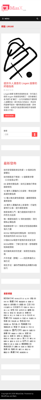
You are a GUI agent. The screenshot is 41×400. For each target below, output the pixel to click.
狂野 (19, 338)
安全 (13, 313)
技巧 (17, 330)
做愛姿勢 (23, 302)
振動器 (14, 333)
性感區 (32, 318)
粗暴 (6, 341)
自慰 (33, 341)
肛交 (19, 341)
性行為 (16, 324)
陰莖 (30, 347)
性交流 (31, 315)
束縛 (13, 336)
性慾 (7, 321)
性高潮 (26, 324)
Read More (9, 115)
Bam (14, 396)
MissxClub (19, 394)
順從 (27, 349)
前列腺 (14, 305)
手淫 (31, 327)
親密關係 (26, 344)
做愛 (14, 301)
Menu (7, 19)
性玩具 (15, 321)
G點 (33, 298)
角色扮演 (9, 347)
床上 (12, 315)
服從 (6, 336)
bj (27, 299)
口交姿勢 (8, 307)
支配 (28, 333)
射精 (28, 313)
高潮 (14, 352)
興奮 (7, 344)
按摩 (7, 333)
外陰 (32, 307)
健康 (31, 302)
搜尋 (5, 131)
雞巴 (21, 349)
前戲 (22, 304)
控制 (21, 333)
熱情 (7, 339)
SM (6, 302)
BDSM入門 (19, 299)
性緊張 (7, 324)
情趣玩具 (8, 327)
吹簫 (26, 307)
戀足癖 (24, 327)
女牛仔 (23, 310)
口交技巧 (18, 307)
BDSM (9, 298)
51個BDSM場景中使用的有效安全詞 (19, 240)
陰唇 (24, 347)
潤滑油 (27, 336)
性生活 (25, 321)
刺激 (7, 305)
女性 (14, 310)
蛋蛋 (18, 344)
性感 (25, 318)
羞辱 (12, 341)
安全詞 (20, 313)
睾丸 (33, 339)
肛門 (25, 341)
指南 (32, 330)
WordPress (5, 396)
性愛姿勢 (17, 318)
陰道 (14, 349)
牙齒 (13, 339)
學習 (6, 313)
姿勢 (30, 310)
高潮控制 (24, 352)
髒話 (7, 352)
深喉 (20, 336)
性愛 (8, 318)
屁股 (6, 315)
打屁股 (7, 330)
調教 (17, 347)
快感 (19, 315)
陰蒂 (7, 349)
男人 (25, 338)
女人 (7, 310)
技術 (25, 330)
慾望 (17, 327)
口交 (31, 304)
